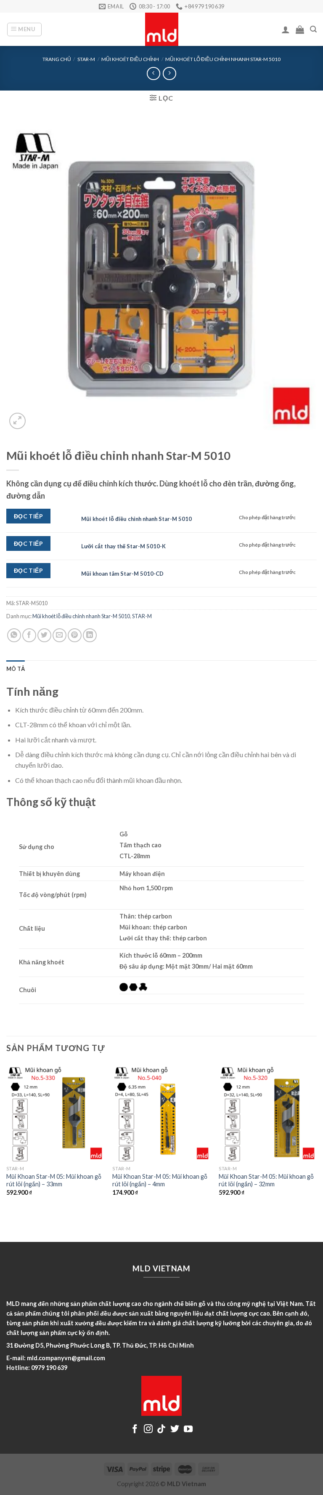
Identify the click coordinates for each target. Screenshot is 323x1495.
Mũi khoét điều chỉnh (130, 59)
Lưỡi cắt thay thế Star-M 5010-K (123, 546)
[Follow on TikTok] (161, 1429)
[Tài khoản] (285, 29)
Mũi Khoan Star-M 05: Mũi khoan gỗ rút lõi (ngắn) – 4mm (159, 1180)
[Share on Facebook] (29, 635)
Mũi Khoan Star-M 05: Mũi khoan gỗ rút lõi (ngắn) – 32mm (266, 1180)
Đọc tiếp (28, 516)
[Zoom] (17, 421)
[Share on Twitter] (44, 635)
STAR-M (86, 59)
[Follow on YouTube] (188, 1429)
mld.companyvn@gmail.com (66, 1358)
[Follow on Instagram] (148, 1429)
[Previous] (6, 1137)
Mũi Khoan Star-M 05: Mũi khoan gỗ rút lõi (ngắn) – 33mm (53, 1180)
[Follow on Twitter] (174, 1429)
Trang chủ (56, 59)
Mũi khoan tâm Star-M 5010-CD (122, 573)
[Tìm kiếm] (313, 29)
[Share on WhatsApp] (14, 635)
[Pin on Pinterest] (75, 635)
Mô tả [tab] (15, 668)
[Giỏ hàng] (300, 29)
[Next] (316, 1137)
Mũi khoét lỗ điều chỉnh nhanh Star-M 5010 (223, 59)
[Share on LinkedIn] (90, 635)
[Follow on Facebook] (134, 1429)
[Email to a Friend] (59, 635)
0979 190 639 (49, 1367)
